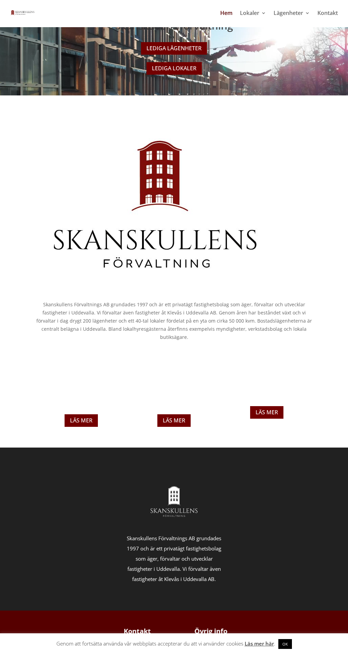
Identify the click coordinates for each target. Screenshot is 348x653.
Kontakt (327, 13)
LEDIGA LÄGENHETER (174, 48)
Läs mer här (259, 643)
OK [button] (285, 644)
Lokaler (249, 13)
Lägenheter (288, 13)
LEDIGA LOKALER (174, 68)
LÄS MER (81, 420)
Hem (226, 13)
